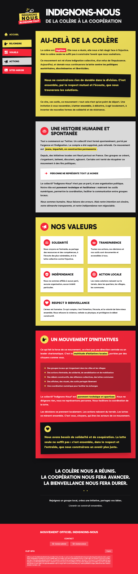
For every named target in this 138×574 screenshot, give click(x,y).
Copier (108, 551)
